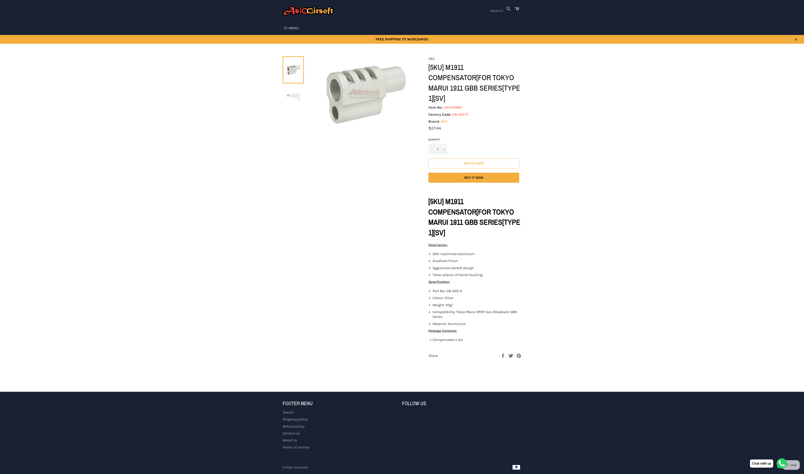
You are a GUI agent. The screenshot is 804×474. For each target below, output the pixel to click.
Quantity (434, 139)
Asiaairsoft (300, 467)
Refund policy (294, 426)
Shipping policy (295, 419)
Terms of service (296, 447)
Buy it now (473, 178)
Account (497, 11)
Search (288, 412)
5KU (444, 121)
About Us (290, 440)
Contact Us (291, 433)
